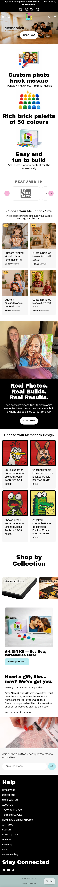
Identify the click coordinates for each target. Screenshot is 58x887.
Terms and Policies (29, 884)
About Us (7, 805)
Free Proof (8, 790)
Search (6, 830)
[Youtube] (8, 870)
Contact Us (8, 795)
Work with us (10, 800)
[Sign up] (52, 766)
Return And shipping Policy (17, 820)
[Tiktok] (13, 870)
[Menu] (3, 17)
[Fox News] (26, 193)
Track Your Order (12, 810)
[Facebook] (3, 870)
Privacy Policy (10, 854)
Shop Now (29, 35)
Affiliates (7, 825)
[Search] (9, 17)
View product (17, 661)
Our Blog (7, 839)
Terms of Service (12, 815)
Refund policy (10, 835)
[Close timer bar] (55, 2)
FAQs (5, 850)
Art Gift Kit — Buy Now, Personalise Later (25, 653)
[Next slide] (53, 588)
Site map (7, 845)
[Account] (49, 17)
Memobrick (31, 878)
